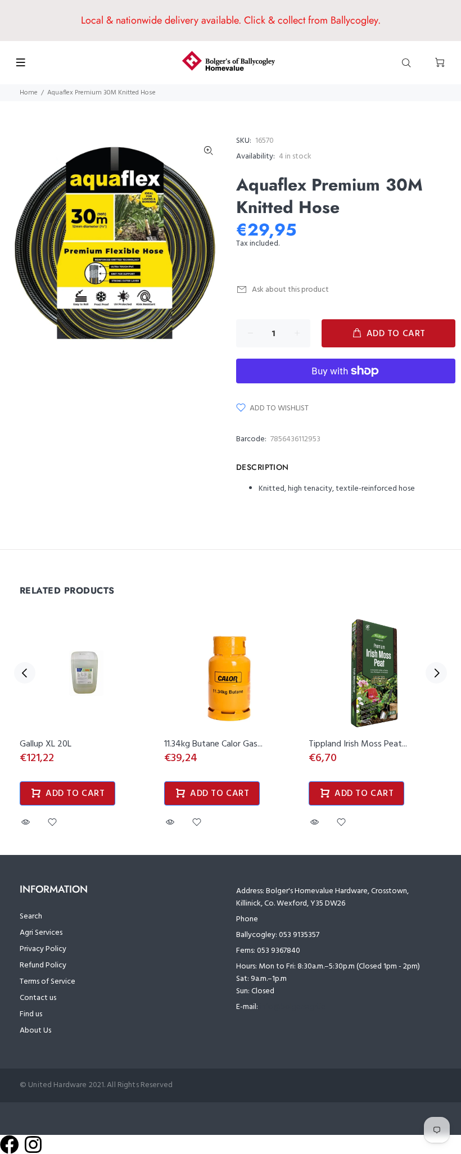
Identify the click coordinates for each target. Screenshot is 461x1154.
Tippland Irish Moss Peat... (358, 744)
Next (436, 673)
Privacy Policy (43, 949)
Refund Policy (43, 965)
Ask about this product (290, 289)
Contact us (38, 998)
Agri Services (41, 932)
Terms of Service (47, 981)
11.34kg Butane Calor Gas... (213, 744)
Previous (24, 673)
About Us (35, 1030)
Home (29, 92)
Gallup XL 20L (45, 744)
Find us (31, 1014)
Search (31, 916)
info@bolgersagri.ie (293, 1007)
